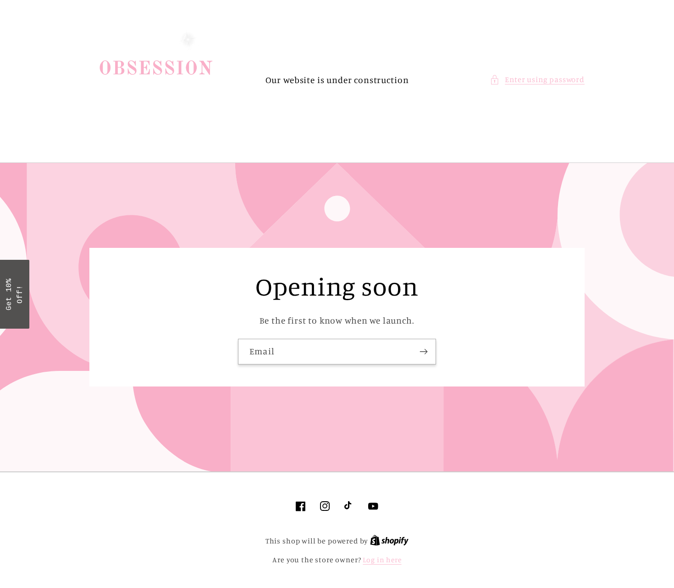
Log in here (382, 559)
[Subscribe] (423, 351)
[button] (537, 79)
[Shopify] (389, 541)
